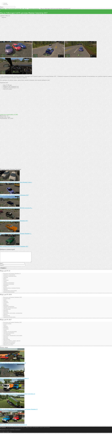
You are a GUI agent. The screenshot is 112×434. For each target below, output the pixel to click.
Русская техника (7, 323)
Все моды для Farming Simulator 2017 (12, 322)
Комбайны (5, 285)
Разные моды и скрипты (9, 342)
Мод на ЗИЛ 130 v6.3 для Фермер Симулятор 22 (13, 424)
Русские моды (6, 298)
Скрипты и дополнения (9, 274)
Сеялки (5, 286)
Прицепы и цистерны (8, 284)
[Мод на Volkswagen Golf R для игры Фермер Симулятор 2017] (48, 57)
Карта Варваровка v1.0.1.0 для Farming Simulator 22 (14, 378)
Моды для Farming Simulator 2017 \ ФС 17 (16, 8)
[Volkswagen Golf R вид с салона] (16, 74)
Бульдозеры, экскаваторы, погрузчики (12, 335)
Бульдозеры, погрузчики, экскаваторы (12, 313)
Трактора (5, 301)
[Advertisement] (49, 29)
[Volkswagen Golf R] (16, 57)
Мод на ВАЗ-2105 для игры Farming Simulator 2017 (14, 246)
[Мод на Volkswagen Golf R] (81, 57)
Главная (5, 3)
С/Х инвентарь (7, 309)
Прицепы (5, 310)
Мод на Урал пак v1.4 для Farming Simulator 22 (13, 363)
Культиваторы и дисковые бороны (11, 288)
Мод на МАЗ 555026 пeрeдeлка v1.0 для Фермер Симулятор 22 (17, 393)
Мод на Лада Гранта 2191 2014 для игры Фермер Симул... (16, 182)
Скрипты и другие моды (9, 317)
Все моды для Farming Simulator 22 (12, 273)
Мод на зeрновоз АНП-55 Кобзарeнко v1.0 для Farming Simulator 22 (19, 409)
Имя (1, 263)
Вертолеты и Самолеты (9, 343)
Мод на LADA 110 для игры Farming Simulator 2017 (14, 195)
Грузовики (6, 280)
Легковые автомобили (33, 8)
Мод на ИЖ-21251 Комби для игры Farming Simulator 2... (16, 233)
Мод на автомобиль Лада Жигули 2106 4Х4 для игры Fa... (16, 208)
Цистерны (5, 311)
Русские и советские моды (9, 276)
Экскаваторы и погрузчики (10, 290)
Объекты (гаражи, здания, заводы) (11, 340)
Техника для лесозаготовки (10, 307)
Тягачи (5, 281)
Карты (4, 278)
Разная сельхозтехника (8, 291)
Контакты (5, 4)
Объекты (5, 289)
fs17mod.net (3, 427)
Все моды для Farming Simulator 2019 (12, 297)
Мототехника (6, 315)
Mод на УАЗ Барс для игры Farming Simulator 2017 (14, 220)
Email (1, 265)
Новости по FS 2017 (8, 344)
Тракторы (5, 277)
